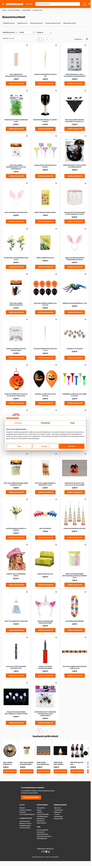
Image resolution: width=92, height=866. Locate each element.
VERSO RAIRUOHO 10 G (45, 574)
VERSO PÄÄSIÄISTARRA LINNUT (45, 212)
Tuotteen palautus (42, 830)
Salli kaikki (71, 446)
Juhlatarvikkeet (26, 10)
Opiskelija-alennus (25, 825)
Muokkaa (44, 446)
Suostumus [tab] (18, 423)
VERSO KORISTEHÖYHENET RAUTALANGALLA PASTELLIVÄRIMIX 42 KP (74, 575)
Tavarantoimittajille (43, 814)
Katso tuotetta (10, 771)
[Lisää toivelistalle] (27, 45)
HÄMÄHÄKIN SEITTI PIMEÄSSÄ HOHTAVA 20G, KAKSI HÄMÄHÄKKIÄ (45, 713)
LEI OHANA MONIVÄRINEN (74, 621)
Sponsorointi (41, 818)
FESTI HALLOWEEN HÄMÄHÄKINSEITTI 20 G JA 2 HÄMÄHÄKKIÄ (16, 167)
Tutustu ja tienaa (24, 828)
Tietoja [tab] (72, 423)
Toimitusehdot (58, 810)
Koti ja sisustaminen (14, 10)
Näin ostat (57, 808)
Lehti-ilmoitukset (24, 821)
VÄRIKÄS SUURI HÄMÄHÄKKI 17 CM (74, 303)
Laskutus (39, 812)
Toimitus (56, 814)
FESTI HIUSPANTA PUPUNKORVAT (16, 212)
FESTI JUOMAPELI (45, 528)
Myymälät (22, 812)
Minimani (22, 808)
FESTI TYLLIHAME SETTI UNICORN (16, 621)
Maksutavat (58, 812)
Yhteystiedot (41, 808)
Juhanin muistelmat (25, 810)
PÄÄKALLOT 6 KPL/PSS (74, 348)
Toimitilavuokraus (42, 816)
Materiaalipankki (42, 838)
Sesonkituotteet (37, 10)
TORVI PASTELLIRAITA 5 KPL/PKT (74, 528)
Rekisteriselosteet (42, 834)
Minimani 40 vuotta (25, 823)
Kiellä (19, 446)
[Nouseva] (87, 39)
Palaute (39, 810)
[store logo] (14, 4)
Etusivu (4, 10)
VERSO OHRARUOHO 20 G (45, 258)
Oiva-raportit (41, 832)
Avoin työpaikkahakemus (27, 814)
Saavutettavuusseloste (44, 836)
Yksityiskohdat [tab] (45, 423)
